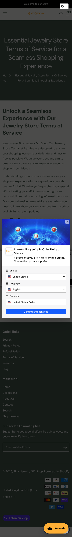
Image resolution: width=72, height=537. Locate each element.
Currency (14, 296)
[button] (64, 6)
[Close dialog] (67, 222)
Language (15, 283)
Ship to (13, 270)
